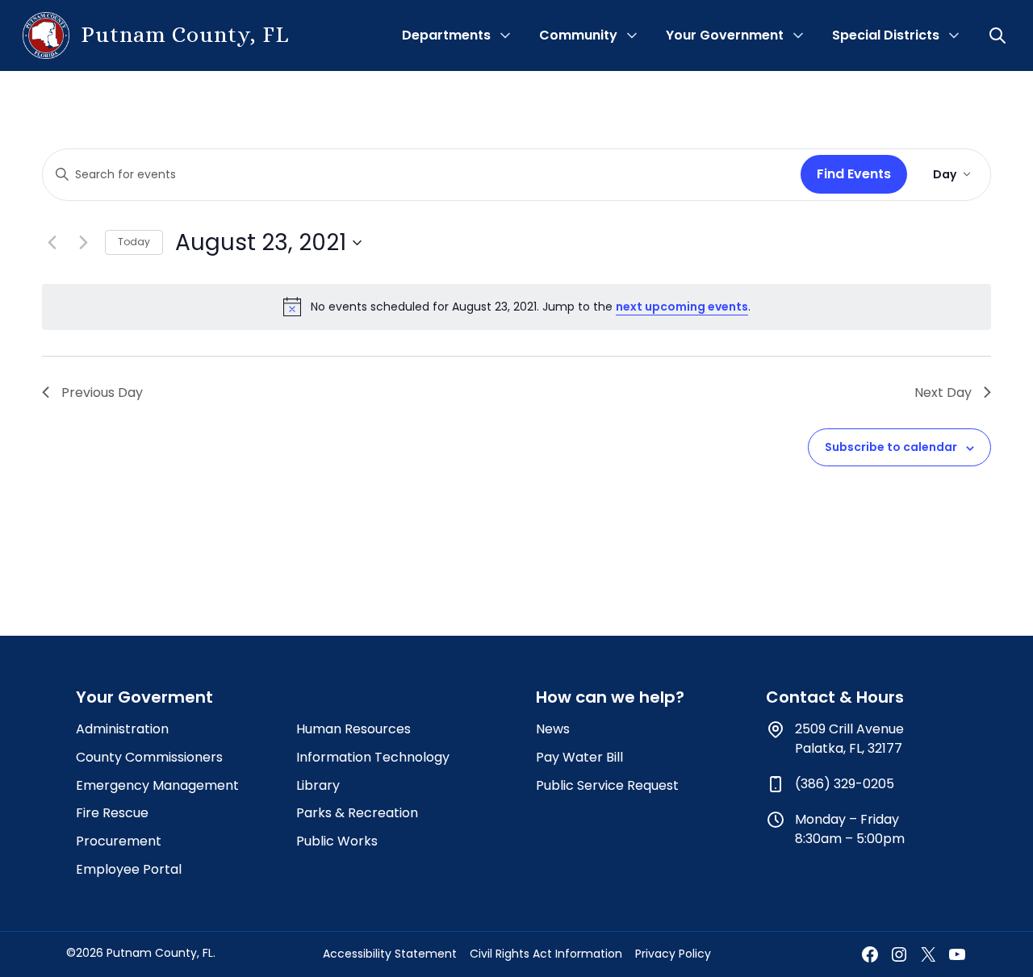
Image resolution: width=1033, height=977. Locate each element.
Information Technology (373, 757)
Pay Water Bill (579, 757)
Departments (446, 35)
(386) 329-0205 (844, 784)
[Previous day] (51, 243)
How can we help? (610, 697)
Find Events (854, 174)
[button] (999, 35)
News (553, 729)
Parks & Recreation (357, 813)
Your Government (725, 35)
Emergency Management (157, 785)
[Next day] (83, 243)
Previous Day (102, 392)
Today (134, 241)
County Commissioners (149, 757)
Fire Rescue (112, 813)
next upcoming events (682, 307)
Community (578, 35)
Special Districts (885, 35)
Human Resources (353, 729)
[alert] (516, 306)
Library (318, 785)
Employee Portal (129, 869)
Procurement (118, 841)
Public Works (337, 841)
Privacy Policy (673, 954)
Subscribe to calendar (891, 447)
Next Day (943, 392)
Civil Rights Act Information (546, 954)
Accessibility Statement (390, 954)
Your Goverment (144, 697)
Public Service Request (607, 785)
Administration (122, 729)
